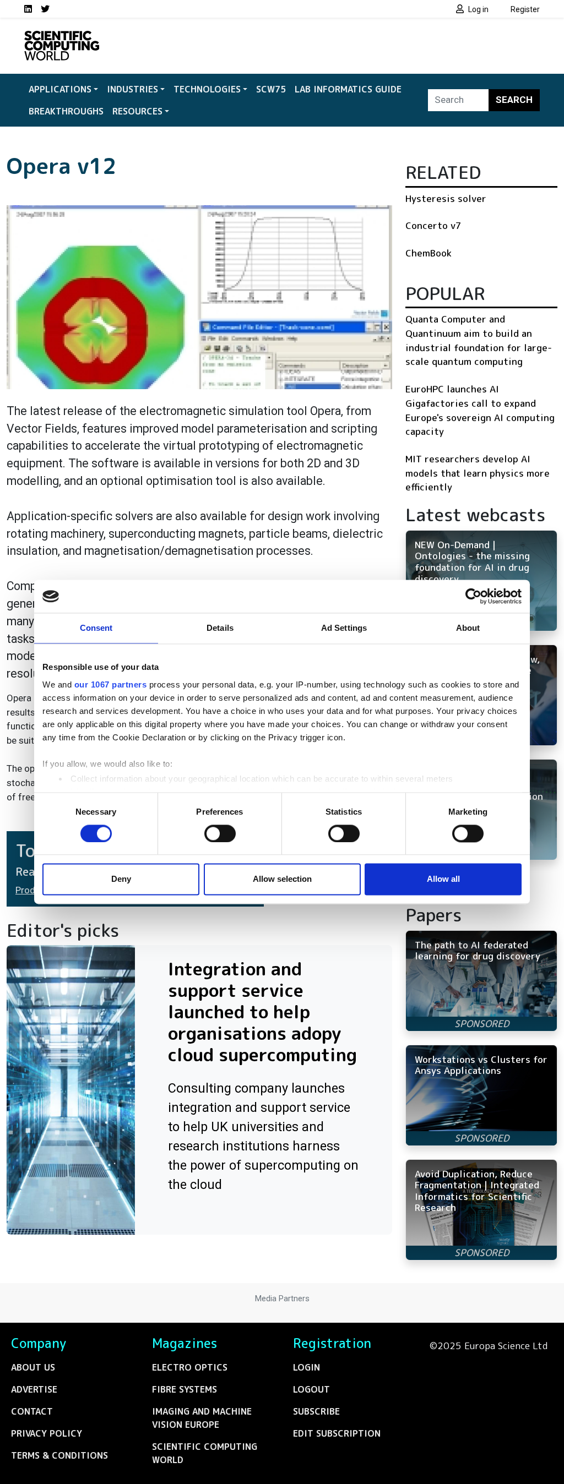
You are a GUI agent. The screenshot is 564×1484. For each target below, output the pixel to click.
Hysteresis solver (445, 198)
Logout (311, 1389)
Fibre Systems (184, 1389)
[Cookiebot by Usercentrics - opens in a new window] (473, 596)
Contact (32, 1411)
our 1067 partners (110, 684)
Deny (121, 879)
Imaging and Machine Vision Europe (202, 1418)
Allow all (443, 879)
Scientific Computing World (204, 1453)
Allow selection (282, 879)
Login (306, 1367)
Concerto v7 (433, 225)
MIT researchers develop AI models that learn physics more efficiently (477, 472)
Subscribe (316, 1411)
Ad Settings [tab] (344, 627)
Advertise (34, 1389)
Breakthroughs (66, 111)
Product (31, 890)
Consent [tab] (96, 627)
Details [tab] (220, 627)
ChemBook (428, 253)
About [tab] (468, 627)
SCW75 (271, 89)
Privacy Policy (46, 1433)
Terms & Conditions (59, 1455)
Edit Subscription (337, 1433)
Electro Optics (189, 1367)
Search (514, 99)
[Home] (61, 37)
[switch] (220, 833)
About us (33, 1367)
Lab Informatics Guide (348, 89)
